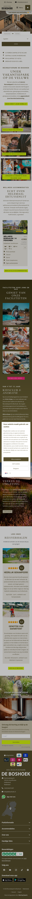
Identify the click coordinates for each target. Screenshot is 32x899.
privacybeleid (6, 452)
